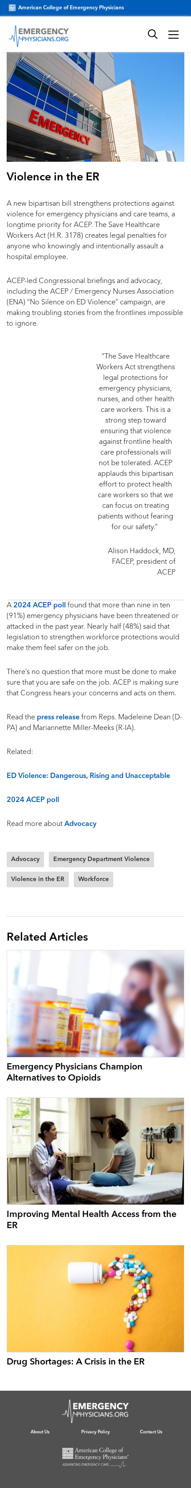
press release (58, 717)
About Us (40, 1432)
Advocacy (80, 824)
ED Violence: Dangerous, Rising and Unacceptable (88, 776)
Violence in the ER (37, 879)
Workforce (93, 879)
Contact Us (151, 1432)
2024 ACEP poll (39, 605)
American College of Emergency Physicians (71, 8)
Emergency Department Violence (101, 859)
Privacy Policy (95, 1432)
